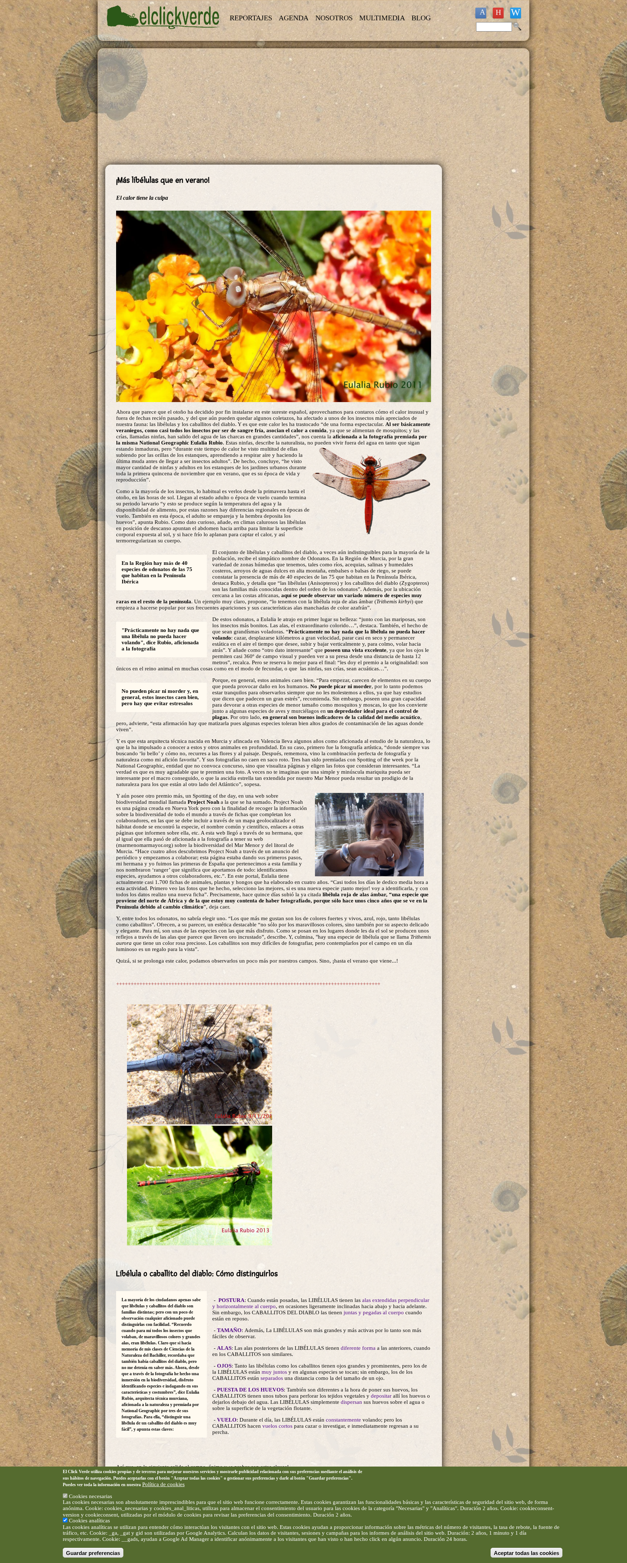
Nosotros (334, 18)
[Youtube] (498, 13)
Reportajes (251, 18)
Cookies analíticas (89, 1520)
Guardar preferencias (93, 1553)
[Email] (515, 13)
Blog (421, 18)
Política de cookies (163, 1484)
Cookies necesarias (90, 1496)
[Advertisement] (273, 106)
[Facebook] (480, 13)
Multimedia (382, 18)
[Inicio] (164, 33)
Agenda (293, 18)
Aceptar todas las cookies (526, 1553)
